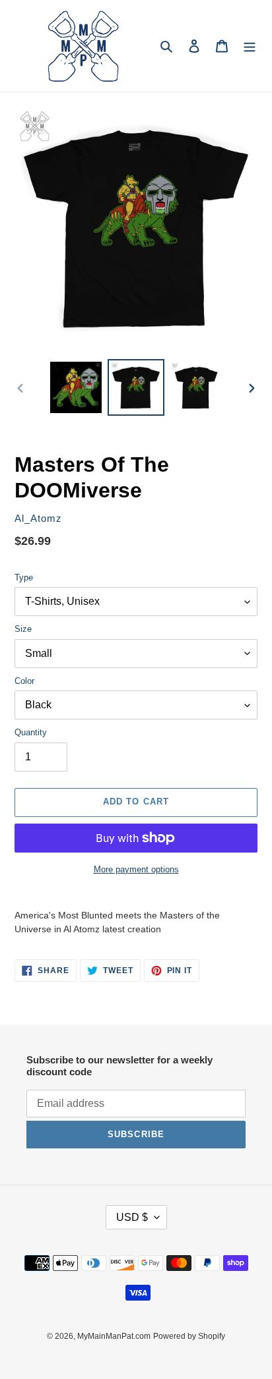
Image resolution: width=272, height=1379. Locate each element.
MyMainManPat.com (114, 1336)
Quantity (31, 732)
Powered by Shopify (189, 1336)
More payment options (136, 869)
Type (24, 577)
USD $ (132, 1217)
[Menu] (249, 46)
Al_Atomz (38, 518)
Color (24, 681)
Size (23, 629)
